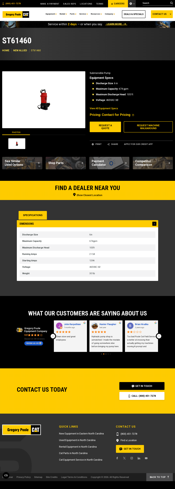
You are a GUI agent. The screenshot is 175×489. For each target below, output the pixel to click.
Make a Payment (49, 4)
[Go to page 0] (101, 353)
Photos (16, 132)
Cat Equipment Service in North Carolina (80, 459)
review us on (32, 343)
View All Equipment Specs (104, 108)
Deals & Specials (134, 14)
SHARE (114, 144)
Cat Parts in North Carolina (73, 453)
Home (5, 50)
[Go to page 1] (103, 354)
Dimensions (27, 223)
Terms (99, 4)
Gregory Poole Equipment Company (35, 330)
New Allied (20, 50)
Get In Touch (143, 386)
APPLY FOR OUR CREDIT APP (138, 144)
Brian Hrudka (141, 324)
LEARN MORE (114, 24)
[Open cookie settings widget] (6, 475)
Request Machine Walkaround (148, 127)
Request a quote (105, 127)
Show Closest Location (89, 195)
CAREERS (119, 3)
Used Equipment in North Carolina (77, 440)
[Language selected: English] (132, 3)
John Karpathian (72, 324)
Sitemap (38, 477)
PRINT (98, 144)
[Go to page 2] (106, 353)
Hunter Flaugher (108, 324)
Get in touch (132, 448)
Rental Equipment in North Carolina (78, 446)
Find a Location (128, 440)
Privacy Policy (24, 477)
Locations (86, 4)
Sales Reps (69, 4)
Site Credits (52, 477)
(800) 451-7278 (13, 4)
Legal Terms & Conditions (74, 477)
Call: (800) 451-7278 (143, 395)
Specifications (33, 215)
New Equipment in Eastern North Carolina (81, 433)
